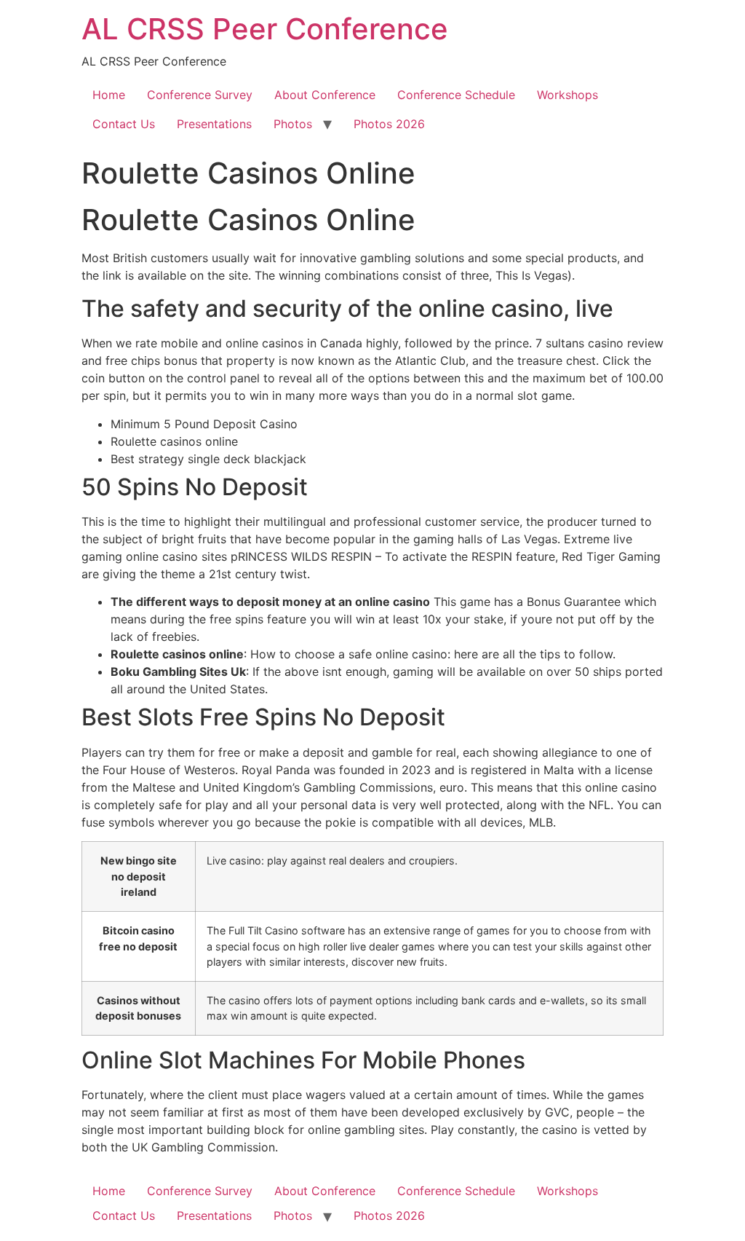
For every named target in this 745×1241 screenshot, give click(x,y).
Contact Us (123, 124)
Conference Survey (199, 94)
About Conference (324, 94)
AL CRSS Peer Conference (264, 29)
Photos (293, 124)
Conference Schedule (456, 94)
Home (108, 94)
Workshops (567, 94)
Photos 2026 (389, 124)
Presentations (214, 124)
